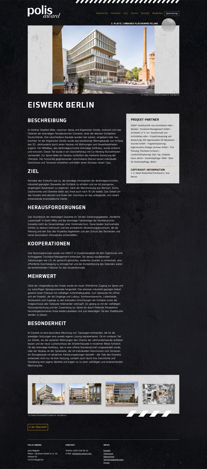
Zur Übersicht (39, 427)
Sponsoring (172, 13)
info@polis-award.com (82, 454)
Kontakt (145, 13)
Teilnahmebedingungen (114, 460)
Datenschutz (109, 457)
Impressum (108, 454)
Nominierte (102, 13)
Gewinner (116, 13)
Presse (134, 13)
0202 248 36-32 (80, 451)
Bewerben (157, 13)
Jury (126, 13)
